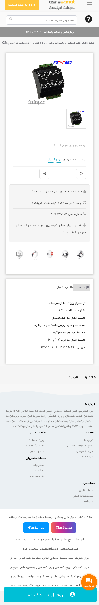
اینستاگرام (65, 528)
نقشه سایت (37, 476)
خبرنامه (88, 501)
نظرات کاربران (63, 287)
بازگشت (39, 470)
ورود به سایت (36, 440)
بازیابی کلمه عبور (34, 445)
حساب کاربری (85, 490)
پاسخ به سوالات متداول (80, 445)
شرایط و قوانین (85, 456)
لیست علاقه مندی (83, 495)
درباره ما (88, 440)
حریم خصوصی (84, 451)
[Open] (90, 4)
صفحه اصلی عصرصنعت (80, 43)
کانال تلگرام (38, 528)
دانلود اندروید (36, 451)
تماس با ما (38, 465)
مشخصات (80, 287)
